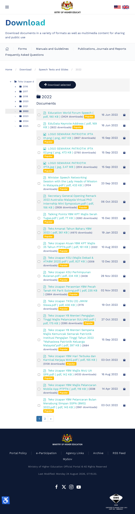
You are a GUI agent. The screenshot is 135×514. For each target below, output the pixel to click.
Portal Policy (18, 453)
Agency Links (75, 453)
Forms (22, 48)
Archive (98, 453)
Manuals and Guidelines (52, 48)
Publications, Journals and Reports (102, 48)
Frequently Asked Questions (24, 54)
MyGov (67, 459)
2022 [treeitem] (25, 111)
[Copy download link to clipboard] (124, 114)
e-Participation (46, 453)
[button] (7, 7)
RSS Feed (119, 453)
